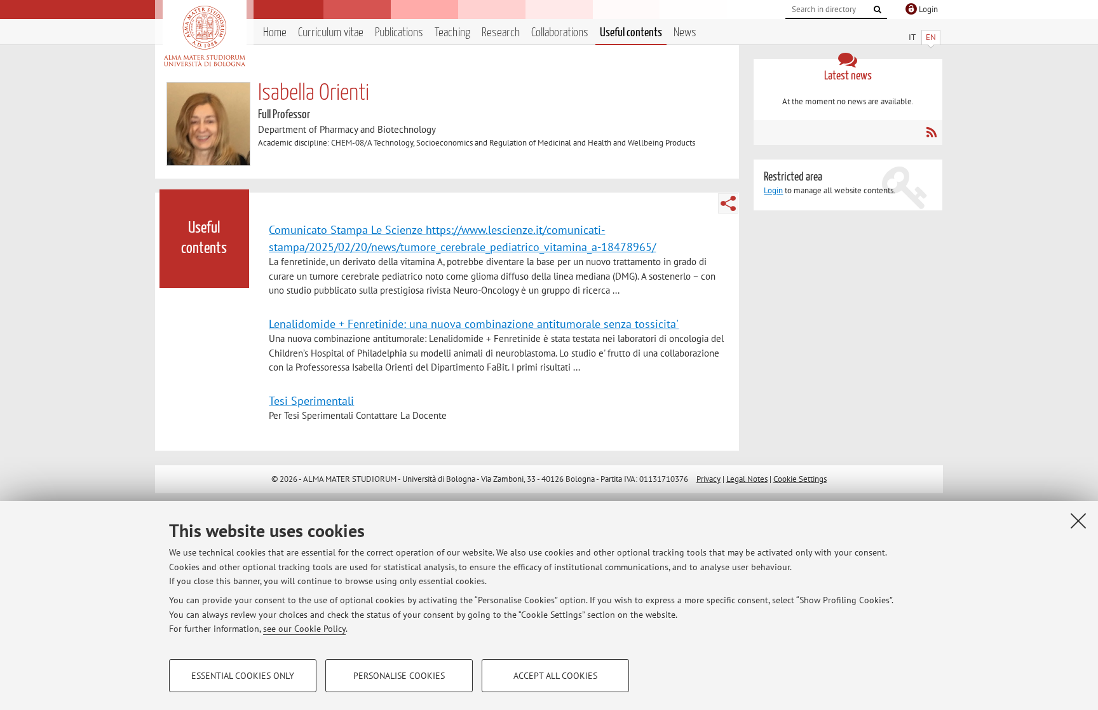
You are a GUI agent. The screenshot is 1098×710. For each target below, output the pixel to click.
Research (501, 33)
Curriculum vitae (330, 33)
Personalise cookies (399, 675)
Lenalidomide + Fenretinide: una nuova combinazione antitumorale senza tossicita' (474, 323)
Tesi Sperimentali (311, 400)
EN (931, 37)
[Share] (728, 203)
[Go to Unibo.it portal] (204, 36)
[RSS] (931, 132)
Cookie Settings (800, 479)
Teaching (452, 33)
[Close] (1078, 520)
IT (912, 37)
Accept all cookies (555, 675)
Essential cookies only (242, 675)
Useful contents (631, 33)
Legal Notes (747, 479)
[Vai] (877, 9)
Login (773, 190)
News (685, 33)
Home (275, 33)
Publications (399, 33)
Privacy (708, 479)
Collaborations (559, 33)
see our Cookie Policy (304, 628)
